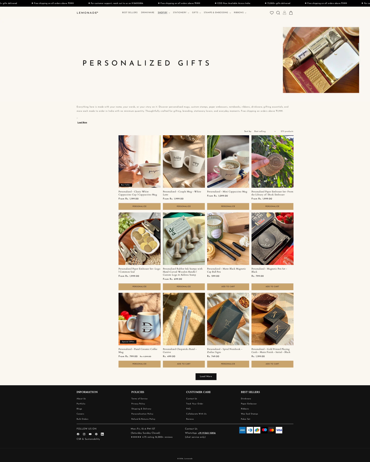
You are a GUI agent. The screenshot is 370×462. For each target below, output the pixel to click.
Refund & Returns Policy (143, 419)
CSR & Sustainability (88, 439)
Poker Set (245, 419)
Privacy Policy (138, 404)
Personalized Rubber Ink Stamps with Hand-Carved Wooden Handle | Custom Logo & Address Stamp (183, 271)
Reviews (190, 419)
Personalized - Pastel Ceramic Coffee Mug (138, 351)
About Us (81, 399)
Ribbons (245, 409)
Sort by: (247, 131)
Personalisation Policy (142, 414)
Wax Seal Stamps (249, 414)
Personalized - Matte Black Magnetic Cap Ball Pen (226, 270)
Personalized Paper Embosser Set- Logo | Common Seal (139, 270)
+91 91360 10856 (207, 433)
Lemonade (188, 459)
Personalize (140, 206)
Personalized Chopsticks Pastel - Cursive (180, 351)
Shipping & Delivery (141, 409)
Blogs (79, 409)
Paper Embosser (249, 404)
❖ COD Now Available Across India (205, 3)
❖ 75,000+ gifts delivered (250, 3)
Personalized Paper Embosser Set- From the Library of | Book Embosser (272, 193)
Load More (82, 122)
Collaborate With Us (196, 414)
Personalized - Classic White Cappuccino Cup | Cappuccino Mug (138, 193)
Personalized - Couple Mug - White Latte (182, 193)
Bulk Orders (82, 419)
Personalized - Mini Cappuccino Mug (227, 191)
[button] (163, 13)
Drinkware (246, 399)
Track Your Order (194, 404)
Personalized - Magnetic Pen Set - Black (269, 270)
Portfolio (81, 404)
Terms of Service (139, 399)
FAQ (188, 409)
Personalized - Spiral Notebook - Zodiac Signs (224, 351)
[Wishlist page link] (272, 13)
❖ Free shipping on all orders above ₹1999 (25, 3)
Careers (80, 414)
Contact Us (191, 399)
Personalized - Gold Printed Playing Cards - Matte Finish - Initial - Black (271, 351)
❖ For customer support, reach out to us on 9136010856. (88, 3)
